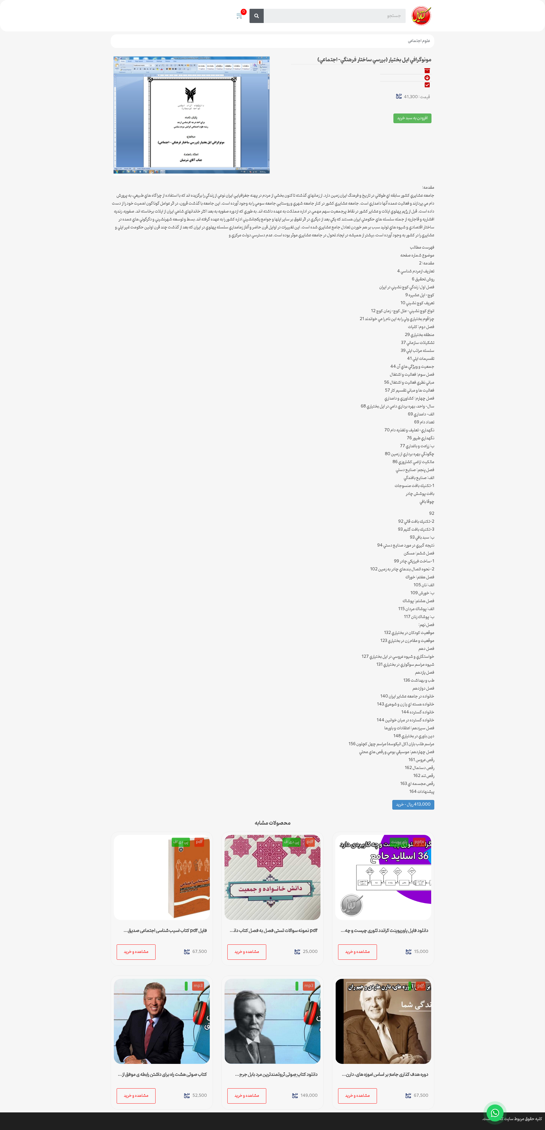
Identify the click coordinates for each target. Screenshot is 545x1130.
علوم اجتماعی (419, 41)
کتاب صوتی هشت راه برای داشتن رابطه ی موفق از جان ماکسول (164, 1077)
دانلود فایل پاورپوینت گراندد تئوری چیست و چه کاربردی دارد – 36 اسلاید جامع (386, 933)
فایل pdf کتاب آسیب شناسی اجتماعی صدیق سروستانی (167, 933)
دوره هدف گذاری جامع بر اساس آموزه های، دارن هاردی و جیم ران (387, 1077)
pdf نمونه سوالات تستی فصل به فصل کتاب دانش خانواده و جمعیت (273, 933)
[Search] (257, 16)
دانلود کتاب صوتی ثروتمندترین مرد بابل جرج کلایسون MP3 (278, 1077)
